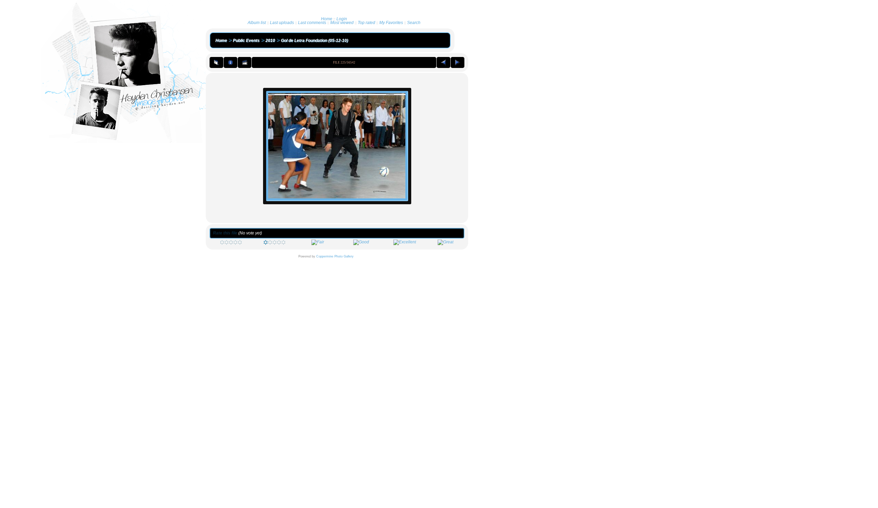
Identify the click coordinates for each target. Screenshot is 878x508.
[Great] (445, 242)
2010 (270, 40)
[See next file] (457, 62)
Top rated (366, 22)
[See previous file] (443, 62)
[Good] (361, 242)
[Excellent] (404, 242)
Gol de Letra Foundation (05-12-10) (314, 40)
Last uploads (282, 22)
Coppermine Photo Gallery (335, 256)
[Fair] (317, 242)
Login (341, 18)
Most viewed (342, 22)
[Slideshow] (244, 62)
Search (413, 22)
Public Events (246, 40)
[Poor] (274, 243)
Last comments (312, 22)
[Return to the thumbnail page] (216, 62)
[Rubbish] (231, 243)
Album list (257, 22)
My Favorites (391, 22)
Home (326, 18)
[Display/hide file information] (230, 62)
